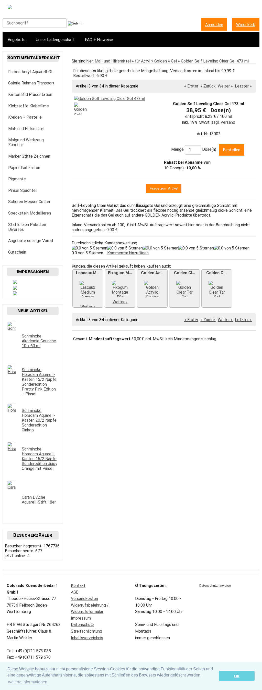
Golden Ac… (152, 272)
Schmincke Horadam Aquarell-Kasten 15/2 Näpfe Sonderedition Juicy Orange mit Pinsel (39, 459)
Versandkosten (84, 598)
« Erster (191, 86)
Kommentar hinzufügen (128, 252)
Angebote (17, 39)
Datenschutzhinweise (215, 585)
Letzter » (243, 86)
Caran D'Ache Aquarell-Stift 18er (39, 500)
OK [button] (236, 676)
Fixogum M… (120, 272)
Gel (174, 61)
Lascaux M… (88, 272)
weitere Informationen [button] (27, 682)
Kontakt (78, 585)
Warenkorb (245, 24)
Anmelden (214, 24)
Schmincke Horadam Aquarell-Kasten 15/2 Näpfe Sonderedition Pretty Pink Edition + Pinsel (39, 381)
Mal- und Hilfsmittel (113, 61)
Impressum (81, 618)
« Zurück (208, 86)
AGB (75, 592)
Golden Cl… (184, 272)
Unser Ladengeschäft (55, 39)
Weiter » (225, 86)
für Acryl (142, 61)
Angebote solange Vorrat (30, 240)
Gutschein (17, 252)
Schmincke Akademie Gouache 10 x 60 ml (39, 341)
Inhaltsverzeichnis (87, 637)
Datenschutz (82, 624)
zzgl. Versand (223, 122)
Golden (160, 61)
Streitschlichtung (86, 631)
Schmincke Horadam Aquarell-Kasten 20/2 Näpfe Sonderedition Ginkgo (39, 420)
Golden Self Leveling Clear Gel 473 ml (215, 61)
